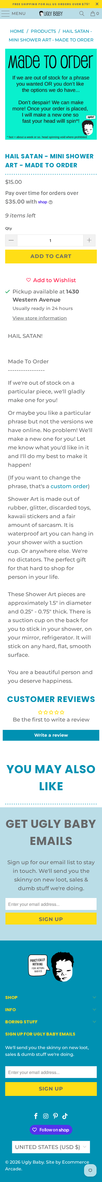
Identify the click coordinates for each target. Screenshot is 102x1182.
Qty (8, 228)
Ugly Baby (32, 1162)
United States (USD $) (47, 1147)
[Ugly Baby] (51, 13)
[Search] (82, 13)
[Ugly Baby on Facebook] (36, 1117)
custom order (69, 486)
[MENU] (3, 13)
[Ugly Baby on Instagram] (46, 1117)
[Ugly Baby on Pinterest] (56, 1117)
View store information (40, 318)
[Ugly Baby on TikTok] (65, 1117)
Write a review (51, 735)
